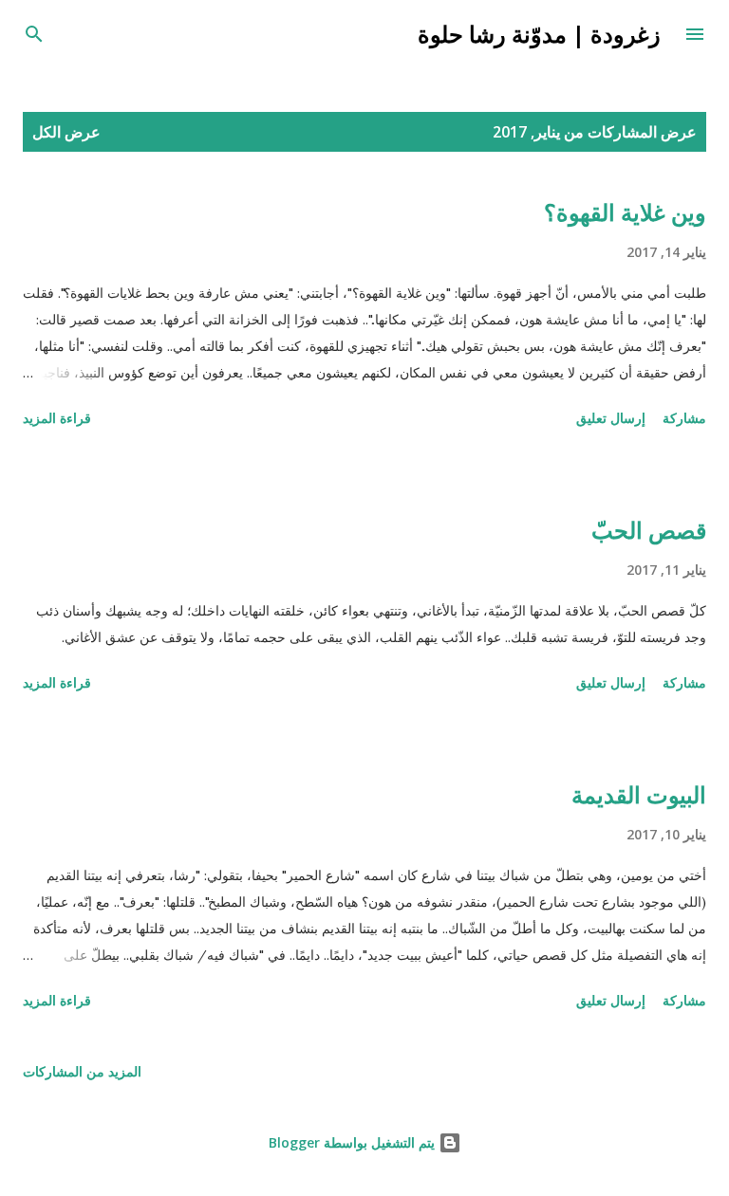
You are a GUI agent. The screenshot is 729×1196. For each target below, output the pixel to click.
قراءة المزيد (57, 418)
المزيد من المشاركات (82, 1071)
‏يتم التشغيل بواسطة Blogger (354, 1142)
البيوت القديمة (638, 794)
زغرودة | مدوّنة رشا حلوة (539, 33)
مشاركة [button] (684, 418)
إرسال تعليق (610, 418)
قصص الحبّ (648, 529)
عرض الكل (66, 131)
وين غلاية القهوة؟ (625, 212)
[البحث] (34, 34)
